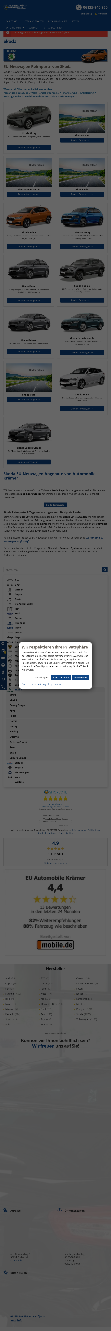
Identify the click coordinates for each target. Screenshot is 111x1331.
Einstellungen (41, 677)
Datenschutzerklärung (34, 684)
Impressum (54, 684)
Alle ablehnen (80, 677)
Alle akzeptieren (61, 677)
